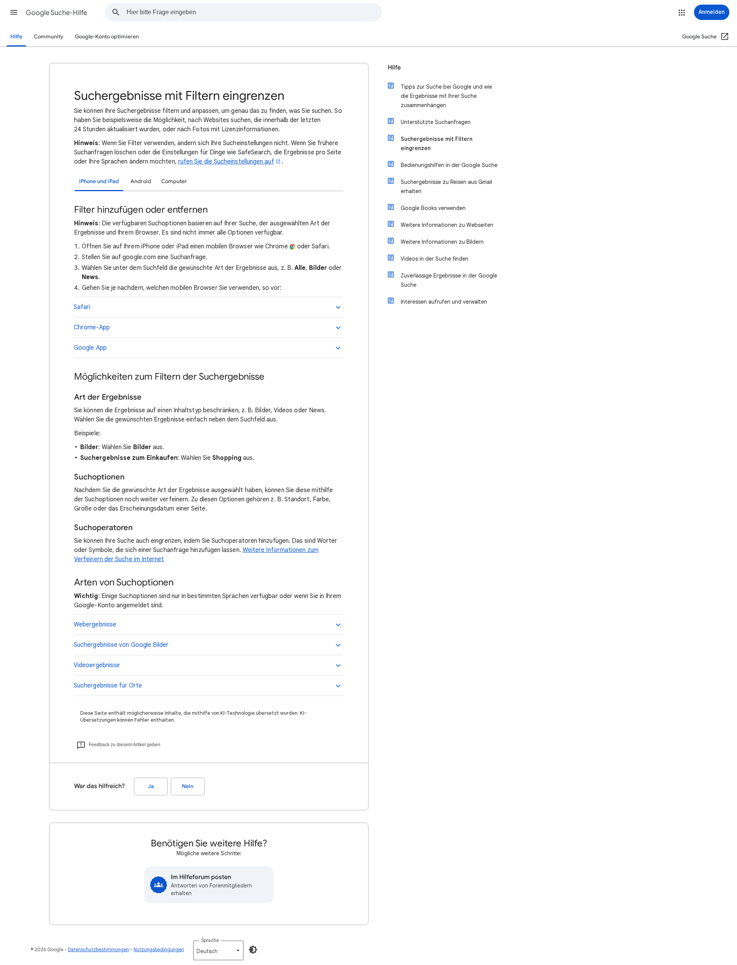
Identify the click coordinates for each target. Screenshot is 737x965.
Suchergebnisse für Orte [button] (108, 685)
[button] (14, 12)
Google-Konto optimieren (107, 36)
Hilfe (16, 36)
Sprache (210, 940)
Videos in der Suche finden (434, 258)
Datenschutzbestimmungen (98, 949)
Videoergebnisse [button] (97, 665)
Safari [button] (82, 307)
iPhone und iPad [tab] (99, 181)
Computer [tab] (174, 181)
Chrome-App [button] (92, 327)
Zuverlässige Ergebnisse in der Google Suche (449, 280)
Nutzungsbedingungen (159, 949)
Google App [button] (90, 348)
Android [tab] (141, 181)
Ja (151, 786)
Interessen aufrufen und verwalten (444, 301)
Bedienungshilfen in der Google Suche (449, 165)
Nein (187, 786)
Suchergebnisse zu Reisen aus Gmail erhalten (446, 186)
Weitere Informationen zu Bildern (442, 241)
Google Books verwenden (433, 208)
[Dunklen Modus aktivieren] (253, 949)
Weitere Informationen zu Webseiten (447, 224)
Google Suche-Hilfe (56, 12)
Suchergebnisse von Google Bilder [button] (121, 645)
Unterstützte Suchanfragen (436, 122)
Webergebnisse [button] (95, 624)
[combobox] (254, 12)
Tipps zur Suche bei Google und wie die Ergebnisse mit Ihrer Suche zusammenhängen (446, 96)
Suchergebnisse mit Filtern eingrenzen (437, 143)
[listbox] (218, 950)
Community (48, 36)
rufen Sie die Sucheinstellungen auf (226, 161)
